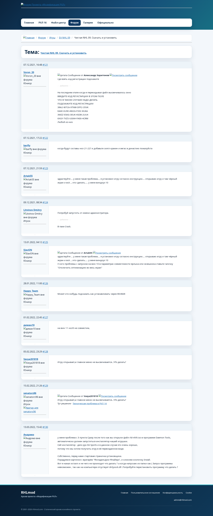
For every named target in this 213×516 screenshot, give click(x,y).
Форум (74, 22)
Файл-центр (58, 22)
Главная (29, 22)
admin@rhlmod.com (183, 500)
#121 (45, 64)
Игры (52, 37)
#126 (45, 283)
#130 (45, 427)
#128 (45, 351)
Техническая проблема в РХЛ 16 (90, 403)
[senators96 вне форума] (34, 411)
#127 (45, 317)
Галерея (88, 22)
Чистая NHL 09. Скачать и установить (64, 53)
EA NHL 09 (64, 37)
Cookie (189, 492)
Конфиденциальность (173, 492)
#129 (45, 385)
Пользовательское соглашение (145, 492)
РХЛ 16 (43, 22)
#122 (45, 138)
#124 (45, 202)
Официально (105, 22)
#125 (45, 242)
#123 (45, 168)
